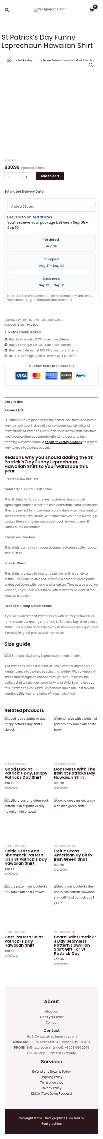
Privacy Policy (52, 1088)
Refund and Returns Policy (51, 1072)
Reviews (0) (13, 410)
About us (51, 1011)
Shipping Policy (51, 1077)
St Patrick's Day (28, 325)
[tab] (51, 402)
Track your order (52, 1017)
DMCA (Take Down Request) (51, 1094)
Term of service (51, 1083)
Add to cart (50, 176)
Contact (52, 1023)
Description (13, 402)
